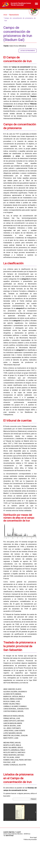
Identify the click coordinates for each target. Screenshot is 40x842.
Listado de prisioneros (27, 50)
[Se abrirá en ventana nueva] (20, 820)
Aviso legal (33, 837)
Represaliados (14, 15)
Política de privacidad (30, 839)
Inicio (5, 15)
